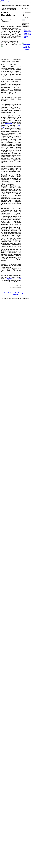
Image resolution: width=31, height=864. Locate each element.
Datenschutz (15, 294)
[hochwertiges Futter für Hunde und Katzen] (26, 46)
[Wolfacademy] (4, 0)
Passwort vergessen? (27, 30)
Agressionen (8, 123)
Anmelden (26, 26)
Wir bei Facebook (8, 293)
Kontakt (17, 293)
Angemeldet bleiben (25, 23)
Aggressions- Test (14, 279)
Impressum (24, 293)
